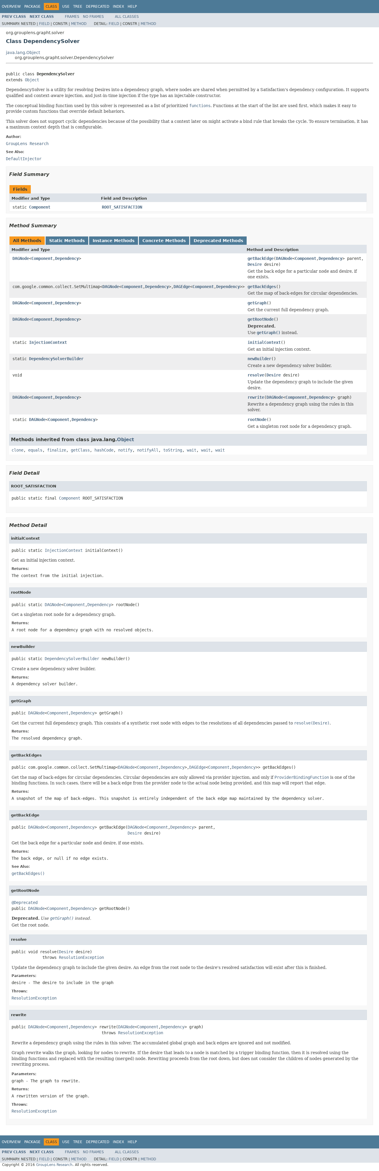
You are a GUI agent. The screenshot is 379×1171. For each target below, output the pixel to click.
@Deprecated (25, 902)
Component (39, 207)
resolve (256, 375)
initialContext (264, 342)
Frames (72, 17)
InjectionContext (48, 342)
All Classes (127, 17)
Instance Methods (113, 240)
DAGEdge (182, 286)
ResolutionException (81, 957)
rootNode (257, 419)
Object (32, 79)
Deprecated (97, 6)
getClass (80, 450)
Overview (11, 6)
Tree (77, 6)
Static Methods (67, 240)
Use (66, 6)
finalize (56, 450)
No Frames (93, 17)
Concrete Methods (164, 240)
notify (125, 450)
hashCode (103, 450)
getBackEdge (261, 258)
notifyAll (147, 450)
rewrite (256, 397)
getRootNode (261, 319)
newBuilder (259, 358)
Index (118, 6)
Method (78, 24)
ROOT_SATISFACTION (122, 207)
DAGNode (20, 258)
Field (44, 24)
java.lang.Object (23, 52)
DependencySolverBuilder (56, 358)
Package (32, 6)
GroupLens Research (27, 143)
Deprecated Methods (218, 240)
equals (35, 450)
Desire (255, 264)
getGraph (257, 303)
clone (17, 450)
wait (191, 450)
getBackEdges (262, 286)
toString (172, 450)
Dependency (67, 258)
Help (132, 6)
